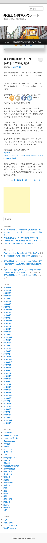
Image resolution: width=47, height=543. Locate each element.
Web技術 (7, 443)
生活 (5, 490)
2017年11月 (8, 334)
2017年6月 (7, 345)
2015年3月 (7, 387)
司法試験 (7, 463)
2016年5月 (7, 376)
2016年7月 (7, 373)
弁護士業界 (8, 471)
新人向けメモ (9, 474)
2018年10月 (8, 320)
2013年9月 (7, 403)
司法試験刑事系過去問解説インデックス (27, 42)
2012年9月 (7, 423)
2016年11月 (8, 362)
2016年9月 (7, 367)
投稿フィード (9, 522)
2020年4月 (7, 304)
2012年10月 (8, 420)
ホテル (6, 446)
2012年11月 (8, 417)
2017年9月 (7, 340)
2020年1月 (7, 307)
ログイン (7, 519)
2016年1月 (7, 378)
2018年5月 (7, 329)
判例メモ (7, 460)
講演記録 (7, 507)
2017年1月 (7, 356)
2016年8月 (7, 370)
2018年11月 (8, 318)
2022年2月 (7, 293)
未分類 (6, 479)
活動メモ (7, 485)
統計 (5, 496)
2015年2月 (7, 389)
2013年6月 (7, 409)
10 (41, 60)
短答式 (6, 493)
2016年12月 (8, 359)
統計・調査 (8, 499)
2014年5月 (7, 398)
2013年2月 (7, 412)
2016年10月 (8, 365)
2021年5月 (7, 298)
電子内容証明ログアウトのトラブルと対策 (17, 61)
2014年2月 (7, 401)
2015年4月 (7, 384)
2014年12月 (8, 395)
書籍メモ (7, 477)
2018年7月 (7, 326)
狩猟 (5, 488)
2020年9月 (7, 301)
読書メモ (7, 502)
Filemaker (7, 432)
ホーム (6, 42)
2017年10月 (8, 337)
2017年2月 (7, 354)
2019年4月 (7, 315)
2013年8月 (7, 406)
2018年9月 (7, 323)
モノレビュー (9, 449)
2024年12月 (8, 287)
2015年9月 (7, 381)
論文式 (6, 504)
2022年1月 (7, 295)
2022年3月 (7, 290)
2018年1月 (7, 331)
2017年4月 (7, 351)
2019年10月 (8, 309)
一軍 (5, 454)
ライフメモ (8, 452)
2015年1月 (7, 392)
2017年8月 (7, 342)
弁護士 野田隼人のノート (21, 15)
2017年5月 (7, 348)
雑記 (5, 510)
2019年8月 (7, 312)
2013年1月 (7, 415)
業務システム (9, 482)
